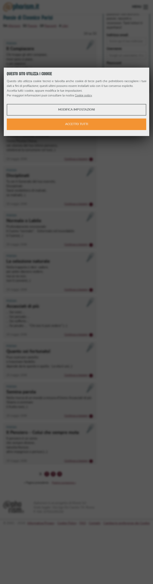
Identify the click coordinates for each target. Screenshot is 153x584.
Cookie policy (83, 95)
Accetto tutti (76, 124)
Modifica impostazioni (76, 109)
